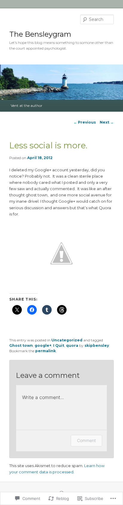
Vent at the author (26, 105)
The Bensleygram (40, 34)
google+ (43, 345)
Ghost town (21, 345)
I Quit (58, 345)
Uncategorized (66, 340)
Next (107, 122)
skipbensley (96, 345)
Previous (84, 122)
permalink (45, 351)
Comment (86, 440)
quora (72, 345)
